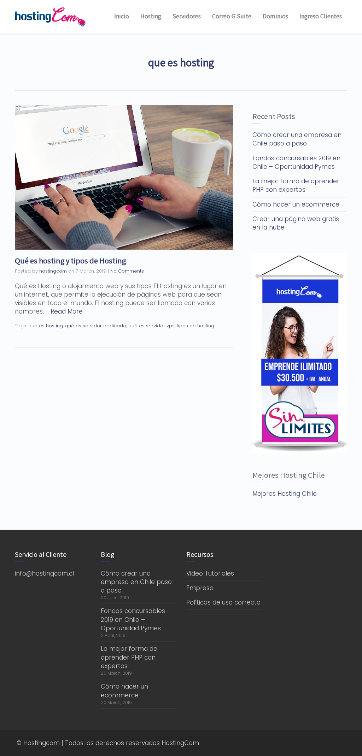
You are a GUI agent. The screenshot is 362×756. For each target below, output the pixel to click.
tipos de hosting (195, 325)
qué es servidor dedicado (95, 325)
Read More (67, 311)
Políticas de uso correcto (223, 602)
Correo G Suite (231, 16)
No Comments (127, 271)
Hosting (150, 16)
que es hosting (45, 325)
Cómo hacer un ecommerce (295, 204)
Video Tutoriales (210, 573)
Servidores (187, 16)
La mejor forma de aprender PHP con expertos (295, 185)
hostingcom (53, 271)
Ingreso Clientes (320, 16)
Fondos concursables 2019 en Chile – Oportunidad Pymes (296, 162)
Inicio (121, 16)
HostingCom (180, 743)
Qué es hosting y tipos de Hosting (70, 260)
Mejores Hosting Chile (284, 493)
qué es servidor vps (151, 325)
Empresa (200, 588)
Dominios (275, 16)
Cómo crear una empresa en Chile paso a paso (296, 139)
